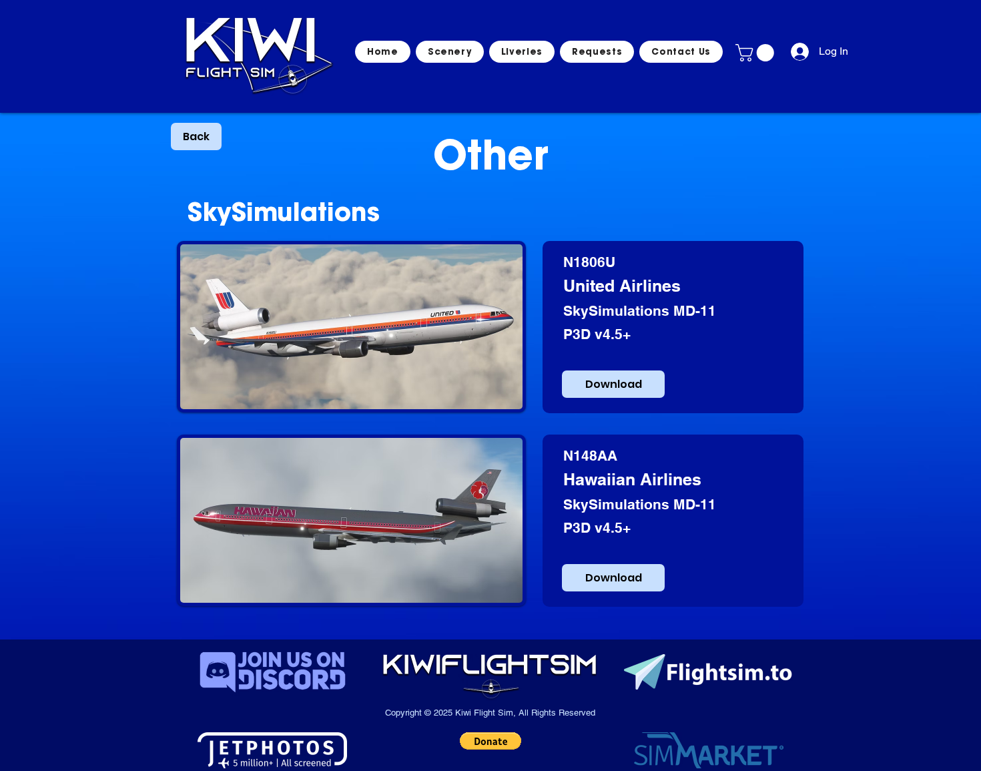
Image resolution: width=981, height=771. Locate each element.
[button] (756, 52)
